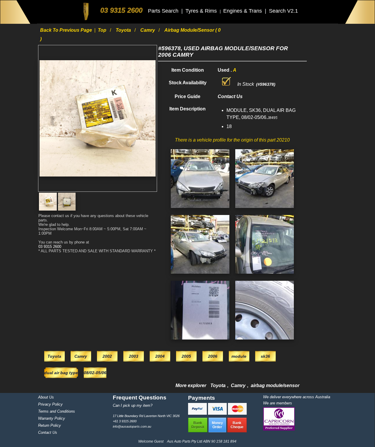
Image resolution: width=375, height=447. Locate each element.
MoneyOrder (217, 425)
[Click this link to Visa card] (218, 413)
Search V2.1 (283, 11)
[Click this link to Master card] (237, 413)
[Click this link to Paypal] (198, 413)
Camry (148, 30)
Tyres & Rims (201, 11)
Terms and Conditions (56, 411)
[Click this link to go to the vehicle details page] (200, 209)
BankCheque (237, 425)
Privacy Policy (50, 404)
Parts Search (164, 11)
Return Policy (49, 425)
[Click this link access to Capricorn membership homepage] (279, 429)
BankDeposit (197, 425)
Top (103, 30)
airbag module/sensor (275, 385)
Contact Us (47, 432)
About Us (46, 397)
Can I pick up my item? (132, 405)
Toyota (124, 30)
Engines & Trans (243, 11)
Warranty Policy (51, 418)
